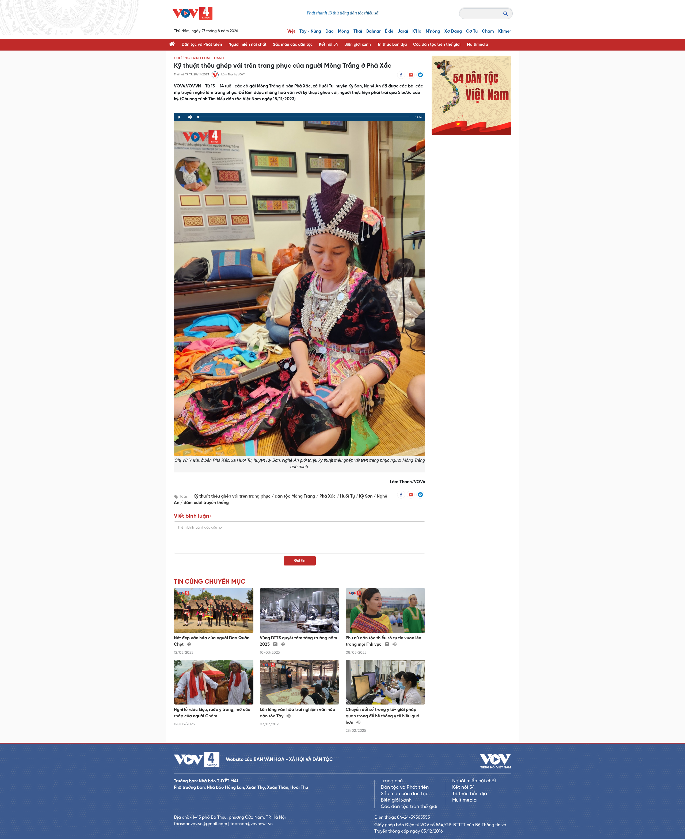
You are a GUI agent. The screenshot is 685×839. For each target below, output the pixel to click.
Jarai (403, 31)
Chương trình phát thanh (199, 58)
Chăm (488, 31)
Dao (329, 31)
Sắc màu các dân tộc (293, 45)
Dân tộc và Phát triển (202, 45)
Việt (291, 31)
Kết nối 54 (328, 45)
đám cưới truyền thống (206, 503)
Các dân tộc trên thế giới (437, 45)
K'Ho (416, 31)
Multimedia (477, 45)
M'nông (433, 31)
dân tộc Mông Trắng (295, 496)
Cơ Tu (472, 31)
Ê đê (389, 31)
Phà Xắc (328, 496)
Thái (357, 31)
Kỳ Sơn (366, 496)
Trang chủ (392, 781)
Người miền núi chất (248, 45)
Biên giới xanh (357, 45)
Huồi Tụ (348, 496)
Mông (343, 31)
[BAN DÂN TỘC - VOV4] (192, 13)
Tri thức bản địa (392, 45)
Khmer (504, 31)
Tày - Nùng (310, 31)
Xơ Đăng (453, 31)
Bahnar (373, 31)
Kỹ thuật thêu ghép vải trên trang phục (232, 496)
